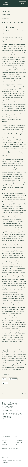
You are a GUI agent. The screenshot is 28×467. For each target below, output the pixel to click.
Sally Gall (14, 448)
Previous (6, 394)
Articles (4, 21)
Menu (22, 3)
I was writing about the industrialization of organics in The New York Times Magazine (13, 294)
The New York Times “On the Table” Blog (13, 23)
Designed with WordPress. (8, 460)
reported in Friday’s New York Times (13, 59)
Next (23, 394)
